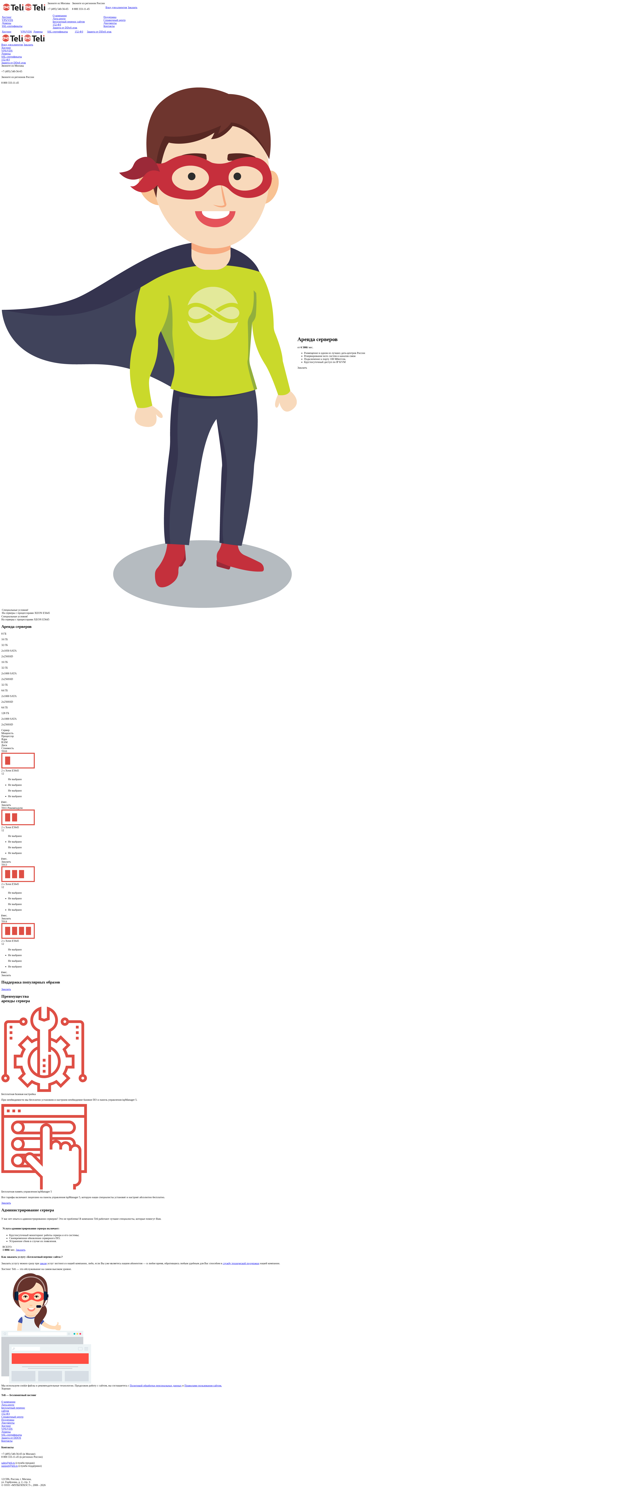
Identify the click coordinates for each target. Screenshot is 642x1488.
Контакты (109, 26)
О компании (60, 15)
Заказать (132, 7)
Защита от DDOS (11, 1437)
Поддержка (109, 17)
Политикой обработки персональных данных (156, 1385)
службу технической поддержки (241, 1263)
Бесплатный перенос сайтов (69, 21)
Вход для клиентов (116, 7)
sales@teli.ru (8, 1462)
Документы (110, 23)
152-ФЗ (57, 24)
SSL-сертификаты (12, 26)
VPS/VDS (7, 20)
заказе (43, 1263)
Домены (6, 23)
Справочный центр (114, 20)
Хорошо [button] (6, 1388)
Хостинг (7, 17)
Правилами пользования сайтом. (203, 1385)
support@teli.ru (9, 1465)
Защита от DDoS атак (65, 27)
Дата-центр (59, 18)
